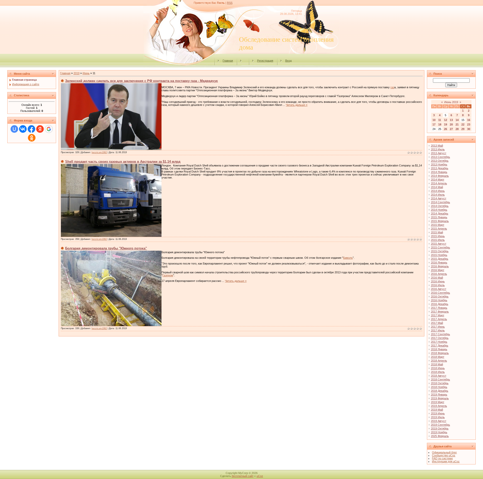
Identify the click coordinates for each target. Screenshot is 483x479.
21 (457, 124)
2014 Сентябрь (440, 202)
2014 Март (437, 179)
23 (468, 124)
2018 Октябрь (440, 383)
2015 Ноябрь (439, 254)
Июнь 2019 (451, 102)
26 (445, 128)
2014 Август (438, 198)
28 (457, 128)
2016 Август (438, 288)
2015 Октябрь (440, 251)
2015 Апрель (439, 228)
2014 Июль (438, 194)
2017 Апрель (439, 319)
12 (445, 119)
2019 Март (437, 402)
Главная (228, 60)
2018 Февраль (440, 353)
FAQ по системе (442, 458)
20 (451, 124)
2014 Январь (439, 171)
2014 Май (437, 187)
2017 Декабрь (439, 345)
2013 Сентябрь (440, 156)
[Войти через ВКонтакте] (23, 129)
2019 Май (437, 409)
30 (468, 128)
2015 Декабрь (439, 258)
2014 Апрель (439, 183)
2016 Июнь (438, 281)
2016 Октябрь (440, 296)
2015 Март (437, 224)
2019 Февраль (440, 398)
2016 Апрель (439, 273)
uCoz (260, 475)
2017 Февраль (440, 311)
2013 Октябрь (440, 160)
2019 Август (438, 420)
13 (451, 119)
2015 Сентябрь (440, 247)
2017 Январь (439, 307)
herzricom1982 (99, 152)
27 (451, 128)
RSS (229, 2)
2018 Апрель (439, 360)
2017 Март (437, 315)
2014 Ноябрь (439, 209)
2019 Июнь (438, 413)
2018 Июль (438, 371)
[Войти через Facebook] (31, 129)
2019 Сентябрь (440, 424)
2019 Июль (438, 417)
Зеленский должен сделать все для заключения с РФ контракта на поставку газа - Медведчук (141, 81)
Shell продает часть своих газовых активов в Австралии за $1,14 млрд (122, 161)
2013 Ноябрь (439, 164)
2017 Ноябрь (439, 341)
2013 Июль (438, 149)
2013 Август (438, 153)
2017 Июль (438, 330)
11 (439, 119)
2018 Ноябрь (439, 386)
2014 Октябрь (440, 205)
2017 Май (437, 322)
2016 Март (437, 270)
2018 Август (438, 375)
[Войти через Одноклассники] (31, 138)
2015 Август (438, 243)
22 (462, 124)
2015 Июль (438, 239)
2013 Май (437, 145)
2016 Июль (438, 285)
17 (433, 124)
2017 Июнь (438, 326)
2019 (76, 73)
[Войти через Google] (49, 129)
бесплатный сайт (243, 475)
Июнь (86, 73)
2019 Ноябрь (439, 432)
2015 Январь (439, 217)
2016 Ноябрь (439, 300)
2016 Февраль (440, 266)
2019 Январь (439, 394)
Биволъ (348, 257)
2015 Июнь (438, 236)
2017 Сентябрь (440, 334)
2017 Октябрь (440, 337)
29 (462, 128)
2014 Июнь (438, 190)
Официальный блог (444, 452)
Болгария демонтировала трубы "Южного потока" (106, 248)
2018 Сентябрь (440, 379)
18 (439, 124)
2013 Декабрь (439, 168)
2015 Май (437, 232)
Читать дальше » (296, 104)
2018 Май (437, 364)
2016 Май (437, 277)
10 (433, 119)
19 (445, 124)
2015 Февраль (440, 221)
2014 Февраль (440, 175)
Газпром (168, 275)
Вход (288, 60)
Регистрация (265, 60)
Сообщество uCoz (443, 455)
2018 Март (437, 356)
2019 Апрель (439, 405)
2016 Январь (439, 262)
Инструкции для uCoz (446, 461)
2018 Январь (439, 349)
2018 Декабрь (439, 390)
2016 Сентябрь (440, 292)
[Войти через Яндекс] (40, 129)
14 (457, 119)
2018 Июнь (438, 368)
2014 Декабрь (439, 213)
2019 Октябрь (440, 428)
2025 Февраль (440, 436)
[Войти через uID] (14, 129)
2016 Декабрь (439, 304)
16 (468, 119)
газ (392, 87)
